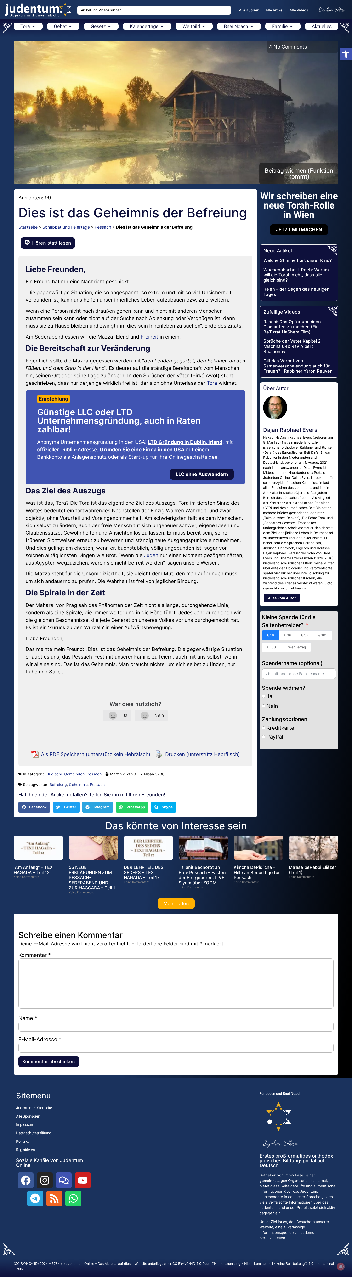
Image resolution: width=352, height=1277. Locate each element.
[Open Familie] (291, 26)
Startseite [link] (28, 227)
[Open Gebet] (70, 26)
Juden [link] (151, 555)
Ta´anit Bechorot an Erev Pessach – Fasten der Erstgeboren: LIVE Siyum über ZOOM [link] (202, 875)
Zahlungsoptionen (284, 719)
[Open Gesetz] (109, 26)
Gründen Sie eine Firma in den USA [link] (142, 449)
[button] (34, 807)
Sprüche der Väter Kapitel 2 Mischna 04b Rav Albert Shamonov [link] (292, 346)
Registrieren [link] (25, 1149)
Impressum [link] (25, 1124)
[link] (346, 54)
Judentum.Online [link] (81, 1263)
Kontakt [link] (22, 1141)
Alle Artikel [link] (274, 10)
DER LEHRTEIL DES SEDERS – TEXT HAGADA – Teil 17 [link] (144, 872)
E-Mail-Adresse (39, 1039)
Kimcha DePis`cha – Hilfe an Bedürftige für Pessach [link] (257, 872)
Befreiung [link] (58, 784)
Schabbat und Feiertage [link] (66, 227)
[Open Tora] (33, 26)
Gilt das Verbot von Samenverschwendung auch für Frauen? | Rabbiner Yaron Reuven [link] (298, 365)
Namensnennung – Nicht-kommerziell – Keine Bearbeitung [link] (259, 1263)
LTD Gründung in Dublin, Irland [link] (185, 442)
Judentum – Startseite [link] (34, 1108)
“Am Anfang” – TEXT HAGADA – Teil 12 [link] (35, 870)
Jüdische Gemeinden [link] (66, 774)
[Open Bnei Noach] (251, 26)
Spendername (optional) (292, 663)
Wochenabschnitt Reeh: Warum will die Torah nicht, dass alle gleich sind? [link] (296, 275)
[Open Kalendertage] (162, 26)
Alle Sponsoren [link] (28, 1116)
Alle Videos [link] (299, 10)
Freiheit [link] (149, 337)
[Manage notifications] (341, 1266)
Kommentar (34, 955)
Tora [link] (212, 383)
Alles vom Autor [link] (282, 598)
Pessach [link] (103, 227)
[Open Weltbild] (203, 26)
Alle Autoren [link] (249, 10)
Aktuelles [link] (322, 26)
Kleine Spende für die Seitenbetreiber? (289, 621)
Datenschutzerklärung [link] (33, 1133)
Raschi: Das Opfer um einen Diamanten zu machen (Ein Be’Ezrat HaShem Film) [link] (292, 326)
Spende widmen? (283, 688)
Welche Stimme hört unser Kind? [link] (297, 260)
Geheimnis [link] (78, 784)
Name (27, 1018)
